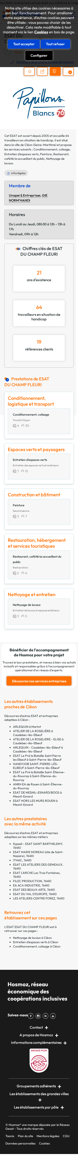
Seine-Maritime (44, 145)
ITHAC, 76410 (22, 860)
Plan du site (25, 1136)
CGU (66, 1136)
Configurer (39, 55)
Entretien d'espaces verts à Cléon (35, 942)
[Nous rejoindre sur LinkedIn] (46, 1016)
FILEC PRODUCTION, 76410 (32, 881)
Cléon (28, 145)
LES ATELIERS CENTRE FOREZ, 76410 (38, 898)
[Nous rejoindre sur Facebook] (31, 1016)
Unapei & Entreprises (25, 195)
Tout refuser (55, 44)
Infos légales (18, 173)
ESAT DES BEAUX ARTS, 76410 (34, 890)
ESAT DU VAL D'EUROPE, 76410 (35, 894)
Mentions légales (48, 1136)
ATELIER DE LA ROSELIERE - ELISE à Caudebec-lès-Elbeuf (38, 741)
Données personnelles (20, 1143)
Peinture (46, 154)
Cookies (41, 32)
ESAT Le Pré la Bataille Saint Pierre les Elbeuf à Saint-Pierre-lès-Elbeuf (37, 758)
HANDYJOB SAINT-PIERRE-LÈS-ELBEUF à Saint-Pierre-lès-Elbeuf (36, 766)
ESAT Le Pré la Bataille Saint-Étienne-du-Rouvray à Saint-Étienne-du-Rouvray (39, 776)
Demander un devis (56, 75)
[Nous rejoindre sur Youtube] (53, 1016)
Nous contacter (44, 75)
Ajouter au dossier (29, 71)
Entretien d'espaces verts (21, 154)
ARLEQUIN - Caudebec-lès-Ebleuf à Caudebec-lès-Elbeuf (38, 749)
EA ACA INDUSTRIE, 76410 (31, 885)
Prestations (70, 75)
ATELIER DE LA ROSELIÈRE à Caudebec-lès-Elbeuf (33, 733)
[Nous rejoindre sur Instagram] (39, 1016)
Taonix (9, 1136)
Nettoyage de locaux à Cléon (32, 938)
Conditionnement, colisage (51, 149)
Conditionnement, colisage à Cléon (36, 946)
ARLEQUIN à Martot (27, 727)
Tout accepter (24, 44)
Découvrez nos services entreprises (39, 681)
